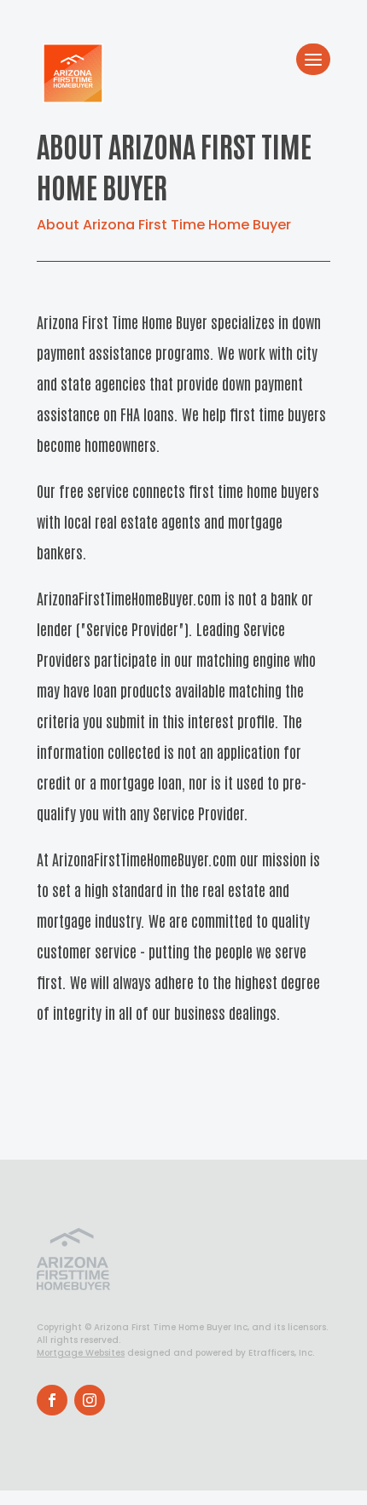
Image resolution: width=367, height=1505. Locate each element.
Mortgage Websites (81, 1352)
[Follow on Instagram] (89, 1400)
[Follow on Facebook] (52, 1400)
